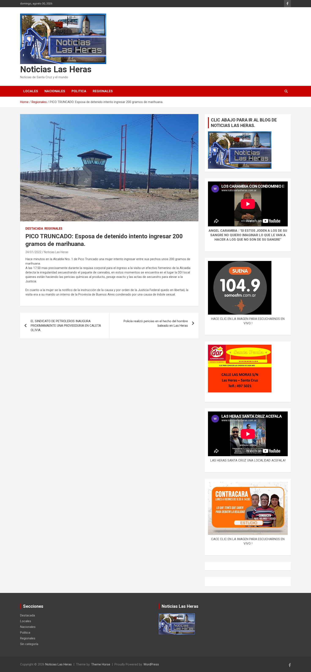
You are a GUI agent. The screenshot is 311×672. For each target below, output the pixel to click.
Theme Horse (100, 664)
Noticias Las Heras (56, 69)
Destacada (34, 228)
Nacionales (54, 91)
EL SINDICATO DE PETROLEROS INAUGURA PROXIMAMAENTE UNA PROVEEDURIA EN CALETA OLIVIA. (66, 325)
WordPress (151, 664)
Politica (79, 91)
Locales (30, 91)
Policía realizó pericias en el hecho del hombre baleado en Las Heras (156, 323)
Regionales (103, 91)
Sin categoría (29, 644)
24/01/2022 (33, 252)
